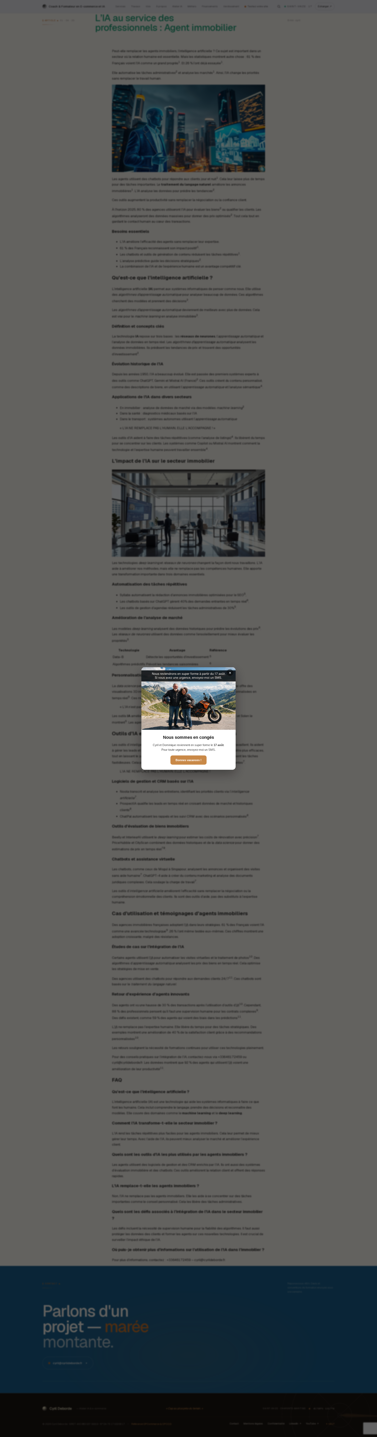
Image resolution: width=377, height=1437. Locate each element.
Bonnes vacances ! (188, 760)
